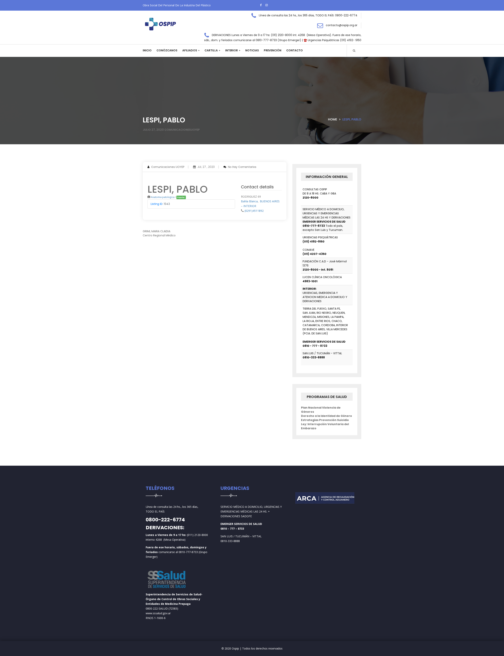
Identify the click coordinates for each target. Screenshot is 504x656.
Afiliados (189, 50)
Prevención (272, 50)
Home (332, 119)
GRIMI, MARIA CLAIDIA (156, 231)
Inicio (147, 50)
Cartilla (211, 50)
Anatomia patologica (162, 197)
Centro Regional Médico (159, 235)
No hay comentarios (242, 167)
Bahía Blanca (249, 201)
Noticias (252, 50)
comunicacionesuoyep (182, 130)
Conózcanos (167, 50)
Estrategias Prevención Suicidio (325, 420)
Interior (231, 50)
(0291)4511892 (254, 211)
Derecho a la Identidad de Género (326, 416)
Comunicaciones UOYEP (167, 167)
